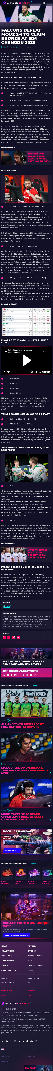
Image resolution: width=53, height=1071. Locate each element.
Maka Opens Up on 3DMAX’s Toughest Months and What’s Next (24, 771)
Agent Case (5, 1061)
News (11, 25)
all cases (33, 863)
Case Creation (8, 970)
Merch (3, 995)
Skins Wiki (31, 990)
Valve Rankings (35, 966)
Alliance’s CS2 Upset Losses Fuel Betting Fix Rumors (22, 725)
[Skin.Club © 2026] (16, 1003)
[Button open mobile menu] (49, 3)
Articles (32, 946)
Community (4, 25)
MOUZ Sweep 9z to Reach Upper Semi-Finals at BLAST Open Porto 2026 (22, 817)
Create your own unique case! (26, 925)
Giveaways (6, 956)
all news (34, 685)
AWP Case (31, 1057)
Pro (29, 995)
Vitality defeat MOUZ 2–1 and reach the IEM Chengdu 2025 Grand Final (37, 554)
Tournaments (35, 956)
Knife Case (5, 1057)
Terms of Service (7, 983)
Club (30, 970)
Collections (7, 951)
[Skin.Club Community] (17, 2)
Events (4, 966)
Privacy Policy (33, 978)
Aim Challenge (8, 961)
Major (31, 961)
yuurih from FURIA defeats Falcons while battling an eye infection (38, 157)
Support (4, 978)
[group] (7, 875)
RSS (29, 983)
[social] (2, 1041)
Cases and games (7, 990)
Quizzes (32, 951)
